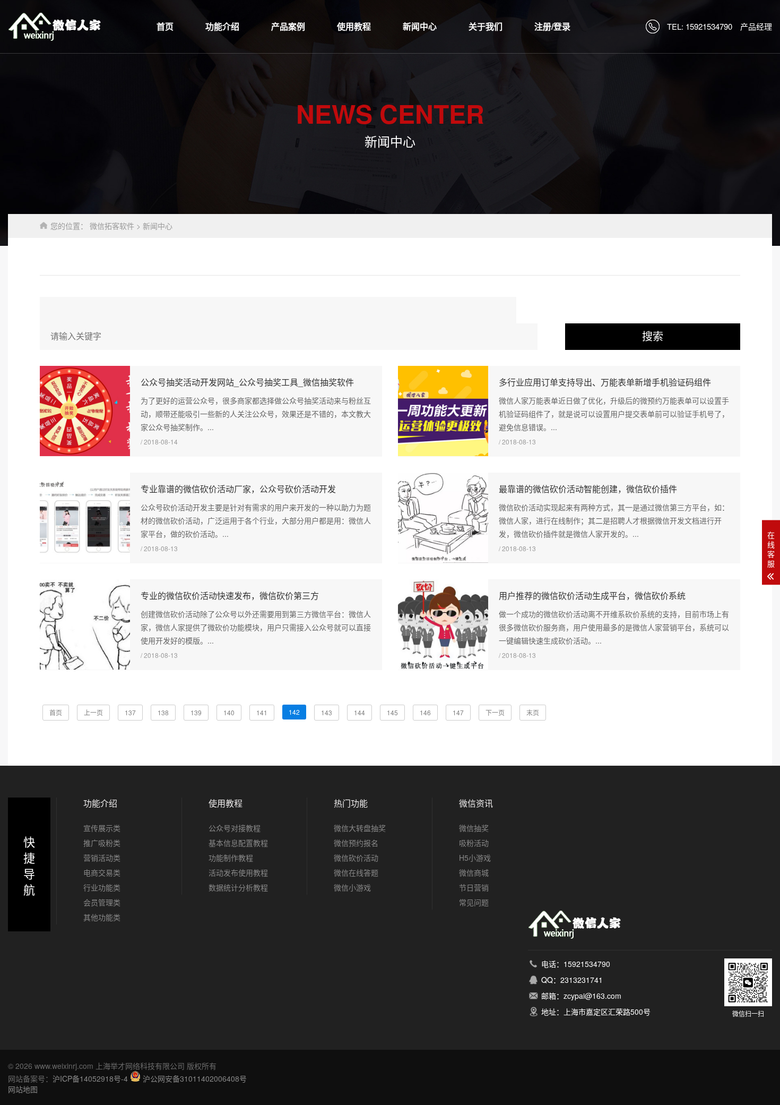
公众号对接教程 (235, 828)
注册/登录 (552, 26)
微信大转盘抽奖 (360, 828)
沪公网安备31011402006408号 (195, 1078)
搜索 (652, 336)
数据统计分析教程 (238, 887)
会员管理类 (101, 902)
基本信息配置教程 (238, 842)
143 (326, 712)
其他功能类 (101, 917)
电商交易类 (101, 872)
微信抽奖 (474, 828)
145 (392, 712)
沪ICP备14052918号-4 (90, 1078)
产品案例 (288, 26)
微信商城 (474, 872)
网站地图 (23, 1089)
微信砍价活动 (356, 857)
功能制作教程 (231, 857)
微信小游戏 (352, 887)
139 (196, 712)
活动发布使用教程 (238, 872)
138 (163, 712)
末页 (532, 712)
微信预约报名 (356, 842)
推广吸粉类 (101, 842)
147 (458, 712)
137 (130, 712)
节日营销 (474, 887)
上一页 (93, 712)
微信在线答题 (356, 872)
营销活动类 (101, 857)
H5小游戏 (475, 857)
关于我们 (485, 26)
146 (425, 712)
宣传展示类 (101, 828)
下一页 (495, 712)
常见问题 (474, 902)
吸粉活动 (474, 842)
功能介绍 (222, 26)
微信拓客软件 (112, 225)
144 (359, 712)
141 (261, 712)
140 (229, 712)
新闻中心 (420, 26)
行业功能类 (101, 887)
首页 (165, 26)
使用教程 (354, 26)
